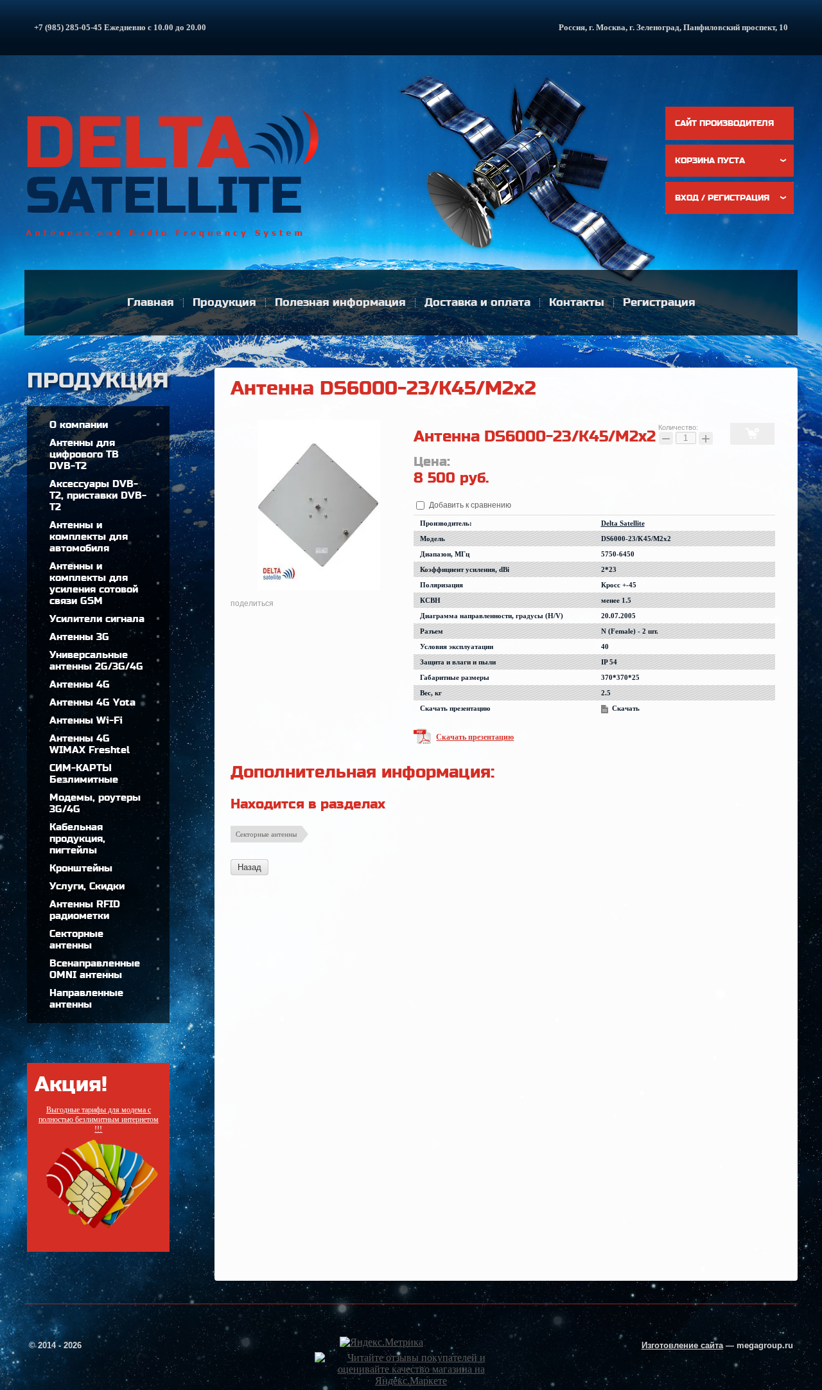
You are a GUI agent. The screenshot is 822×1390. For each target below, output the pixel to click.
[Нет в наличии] (752, 434)
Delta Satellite (623, 523)
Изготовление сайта (682, 1345)
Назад (249, 867)
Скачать (626, 708)
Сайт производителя (724, 123)
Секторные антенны (266, 834)
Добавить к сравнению (469, 505)
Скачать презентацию (475, 737)
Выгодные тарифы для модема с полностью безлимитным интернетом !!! (99, 1119)
